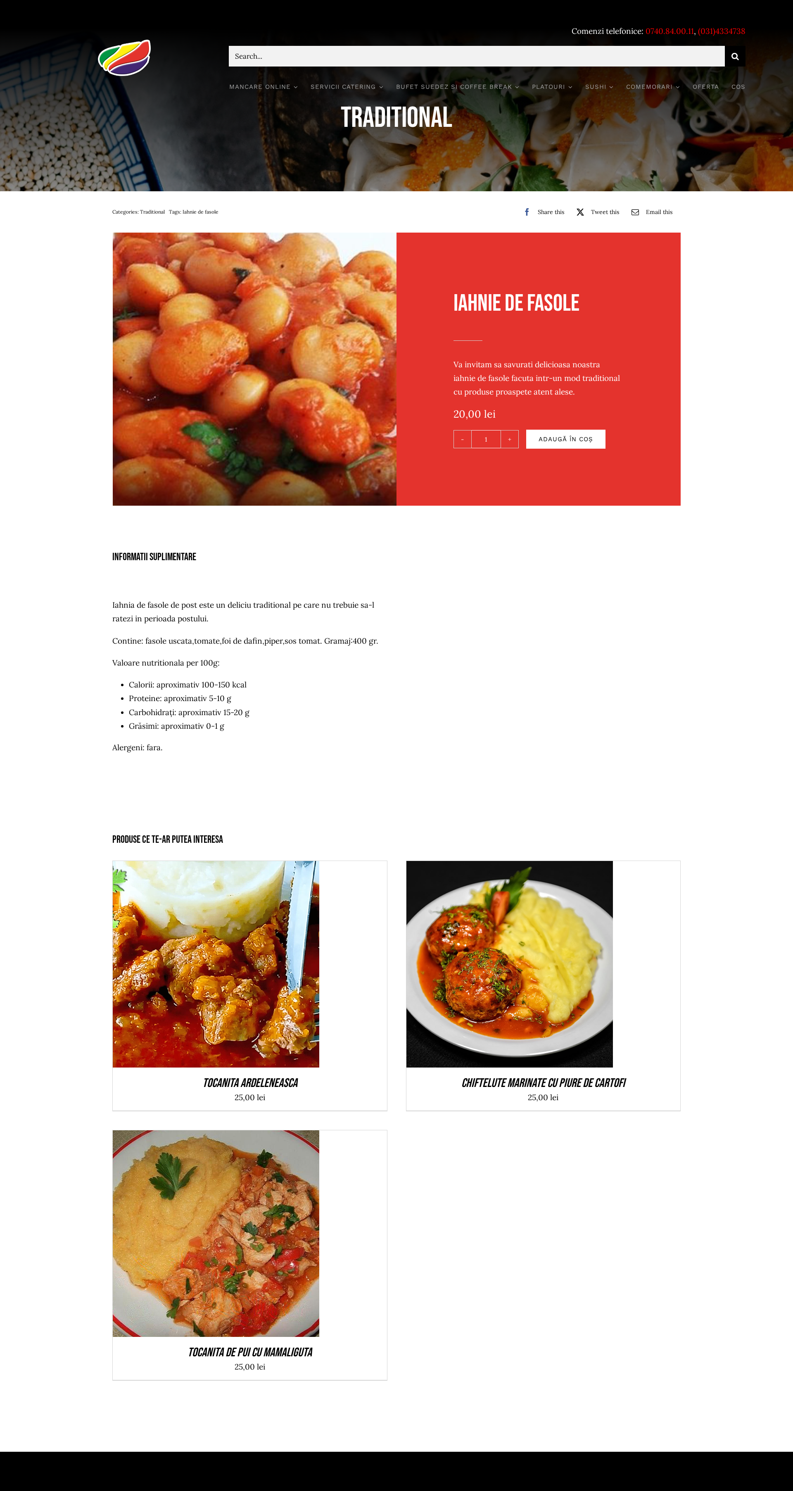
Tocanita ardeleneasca (249, 1083)
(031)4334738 (722, 31)
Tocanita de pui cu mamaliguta (250, 1352)
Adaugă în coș (566, 439)
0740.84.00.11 (670, 31)
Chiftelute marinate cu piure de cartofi (543, 1083)
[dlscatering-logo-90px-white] (124, 43)
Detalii (246, 966)
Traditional (152, 212)
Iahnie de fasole (200, 212)
